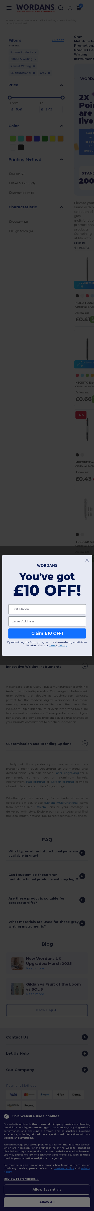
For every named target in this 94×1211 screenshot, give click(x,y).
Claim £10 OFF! (47, 633)
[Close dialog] (86, 560)
